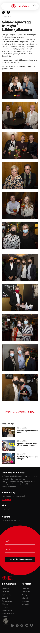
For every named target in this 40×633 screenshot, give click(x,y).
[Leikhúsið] (13, 6)
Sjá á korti (6, 500)
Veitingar (25, 595)
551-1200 (6, 509)
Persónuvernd (7, 601)
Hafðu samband (7, 595)
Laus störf (5, 598)
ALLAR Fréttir (19, 412)
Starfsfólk (5, 607)
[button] (8, 12)
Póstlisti (5, 604)
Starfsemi (5, 592)
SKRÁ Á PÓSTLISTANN (20, 559)
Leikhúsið (5, 589)
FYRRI (8, 412)
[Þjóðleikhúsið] (5, 6)
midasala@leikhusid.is (11, 520)
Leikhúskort (26, 592)
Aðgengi (25, 598)
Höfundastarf (7, 610)
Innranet (5, 617)
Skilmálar (25, 589)
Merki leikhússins (8, 613)
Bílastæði (25, 604)
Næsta (31, 412)
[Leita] (34, 6)
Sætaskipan (26, 601)
